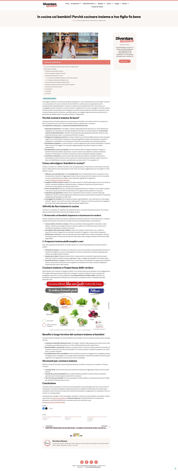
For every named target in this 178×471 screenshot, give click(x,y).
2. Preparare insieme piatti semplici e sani (57, 80)
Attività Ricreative (88, 3)
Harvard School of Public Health (54, 402)
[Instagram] (82, 462)
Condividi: (48, 91)
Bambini (100, 3)
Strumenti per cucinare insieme (54, 87)
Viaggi (117, 3)
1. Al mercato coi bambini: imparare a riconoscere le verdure (62, 78)
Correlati (48, 93)
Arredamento (75, 3)
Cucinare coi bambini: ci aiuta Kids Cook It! (52, 416)
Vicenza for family (97, 7)
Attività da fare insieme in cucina (54, 75)
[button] (108, 62)
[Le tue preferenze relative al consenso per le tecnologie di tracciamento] (175, 468)
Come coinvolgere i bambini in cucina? (56, 73)
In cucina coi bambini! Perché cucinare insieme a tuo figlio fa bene (62, 66)
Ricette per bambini (58, 398)
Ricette (124, 3)
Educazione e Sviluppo (50, 69)
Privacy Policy (93, 465)
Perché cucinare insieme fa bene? (54, 71)
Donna (109, 3)
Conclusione (49, 89)
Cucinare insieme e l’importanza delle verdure (57, 82)
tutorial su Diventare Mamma (60, 180)
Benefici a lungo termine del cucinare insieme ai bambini (60, 84)
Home (67, 3)
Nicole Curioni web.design (93, 467)
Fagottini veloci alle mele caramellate (73, 416)
